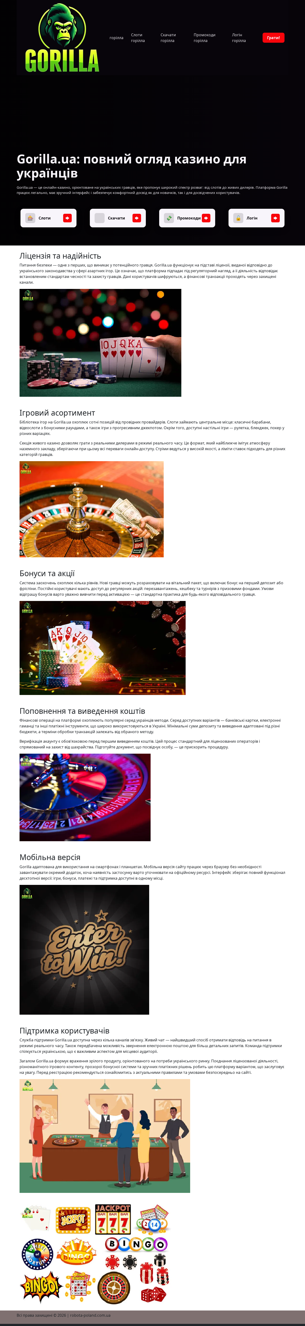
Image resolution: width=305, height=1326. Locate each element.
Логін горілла (239, 37)
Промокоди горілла (204, 37)
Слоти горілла (138, 37)
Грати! (273, 37)
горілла (116, 37)
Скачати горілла (168, 37)
